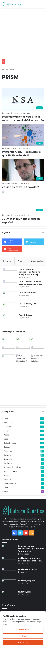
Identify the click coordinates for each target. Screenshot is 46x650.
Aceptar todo (23, 642)
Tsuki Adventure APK (28, 292)
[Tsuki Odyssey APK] (10, 307)
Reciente (7, 261)
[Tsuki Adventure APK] (10, 296)
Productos (8, 451)
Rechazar (23, 636)
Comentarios (37, 261)
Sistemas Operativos (12, 467)
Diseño (6, 475)
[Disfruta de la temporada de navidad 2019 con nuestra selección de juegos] (37, 358)
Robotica (7, 479)
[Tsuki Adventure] (37, 341)
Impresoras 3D (10, 483)
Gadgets (7, 447)
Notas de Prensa (10, 471)
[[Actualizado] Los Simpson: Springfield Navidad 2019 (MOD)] (23, 358)
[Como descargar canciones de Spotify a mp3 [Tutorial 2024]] (10, 272)
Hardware (8, 463)
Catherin (7, 113)
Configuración (23, 629)
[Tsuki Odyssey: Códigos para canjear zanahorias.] (10, 285)
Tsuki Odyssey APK (27, 304)
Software (7, 455)
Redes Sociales (10, 443)
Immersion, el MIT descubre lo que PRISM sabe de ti (21, 153)
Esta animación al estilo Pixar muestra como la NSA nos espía (23, 118)
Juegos (6, 431)
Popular (21, 261)
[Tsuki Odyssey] (10, 318)
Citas (6, 487)
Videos (6, 435)
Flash (6, 419)
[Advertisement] (23, 33)
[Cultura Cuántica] (12, 4)
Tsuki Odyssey (25, 315)
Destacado (8, 423)
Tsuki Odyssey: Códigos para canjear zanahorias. (31, 282)
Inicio (6, 70)
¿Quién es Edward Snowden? (20, 187)
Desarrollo (8, 459)
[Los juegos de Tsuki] (8, 358)
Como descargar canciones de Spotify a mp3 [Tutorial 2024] (29, 272)
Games (6, 491)
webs (6, 439)
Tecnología (8, 427)
